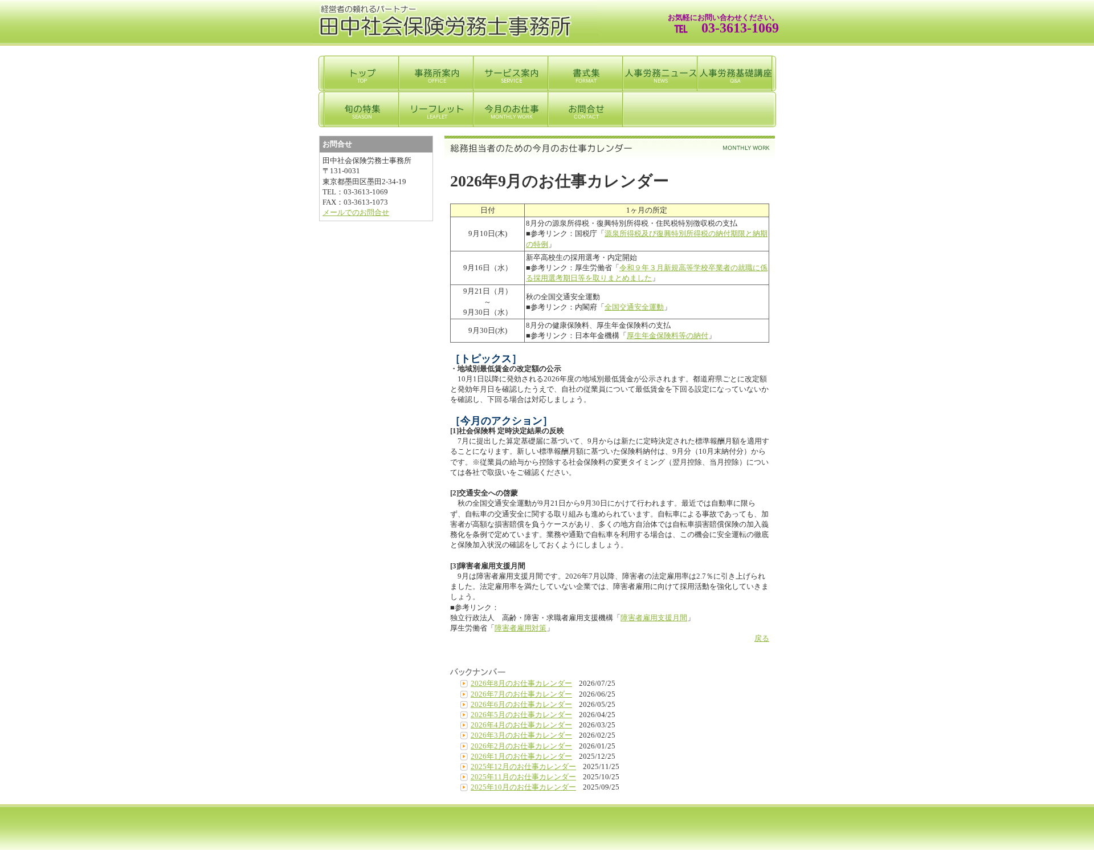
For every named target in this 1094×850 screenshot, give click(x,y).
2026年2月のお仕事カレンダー (521, 746)
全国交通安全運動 (634, 307)
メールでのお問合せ (356, 212)
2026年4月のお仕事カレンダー (521, 725)
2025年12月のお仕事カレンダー (523, 766)
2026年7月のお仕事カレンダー (521, 694)
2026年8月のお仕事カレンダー (521, 683)
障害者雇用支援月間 (654, 617)
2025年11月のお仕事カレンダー (523, 776)
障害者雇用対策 (520, 628)
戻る (761, 638)
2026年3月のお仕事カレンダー (521, 735)
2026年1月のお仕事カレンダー (521, 756)
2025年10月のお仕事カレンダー (523, 787)
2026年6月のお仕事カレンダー (521, 704)
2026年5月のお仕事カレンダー (521, 714)
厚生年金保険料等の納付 (667, 335)
